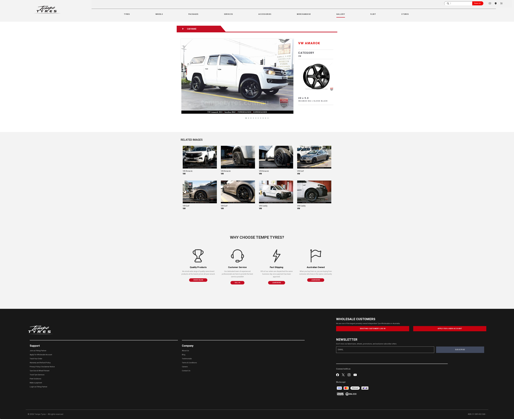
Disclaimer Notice (48, 367)
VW (299, 56)
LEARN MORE (276, 283)
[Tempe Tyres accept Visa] (339, 388)
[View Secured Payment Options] (351, 394)
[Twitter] (344, 374)
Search (477, 3)
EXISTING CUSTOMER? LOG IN (373, 328)
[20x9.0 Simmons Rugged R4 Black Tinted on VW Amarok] (200, 157)
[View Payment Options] (340, 394)
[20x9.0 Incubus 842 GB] (315, 76)
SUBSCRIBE (460, 349)
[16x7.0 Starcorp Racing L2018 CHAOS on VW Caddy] (276, 192)
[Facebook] (338, 374)
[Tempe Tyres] (47, 10)
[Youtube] (355, 374)
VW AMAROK (309, 43)
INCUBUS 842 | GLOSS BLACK (313, 101)
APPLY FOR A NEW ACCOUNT (450, 328)
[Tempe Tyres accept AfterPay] (355, 388)
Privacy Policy (35, 367)
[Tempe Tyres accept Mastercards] (346, 388)
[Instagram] (350, 374)
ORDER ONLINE (198, 280)
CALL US (237, 283)
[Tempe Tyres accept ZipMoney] (365, 388)
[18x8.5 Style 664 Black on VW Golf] (314, 157)
